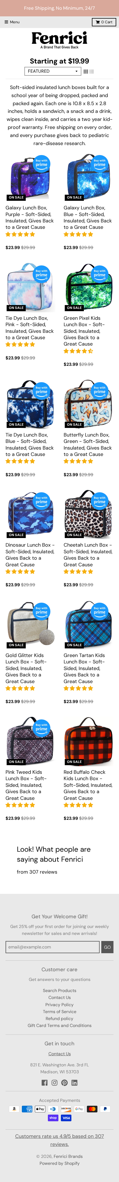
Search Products (59, 990)
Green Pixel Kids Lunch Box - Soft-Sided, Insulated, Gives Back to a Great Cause (84, 331)
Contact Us (59, 997)
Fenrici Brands (68, 1156)
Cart (106, 22)
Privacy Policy (59, 1005)
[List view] (91, 71)
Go (107, 947)
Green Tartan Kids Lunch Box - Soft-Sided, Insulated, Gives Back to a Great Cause (84, 668)
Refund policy (59, 1018)
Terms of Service (59, 1011)
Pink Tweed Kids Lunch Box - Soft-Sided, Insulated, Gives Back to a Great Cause (26, 785)
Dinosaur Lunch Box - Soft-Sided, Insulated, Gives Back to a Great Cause (30, 555)
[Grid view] (86, 71)
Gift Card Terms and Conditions (60, 1025)
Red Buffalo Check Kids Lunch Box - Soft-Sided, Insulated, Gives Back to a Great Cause (88, 785)
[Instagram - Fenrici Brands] (54, 1082)
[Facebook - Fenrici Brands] (44, 1082)
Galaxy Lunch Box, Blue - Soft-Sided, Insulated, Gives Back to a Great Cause (88, 217)
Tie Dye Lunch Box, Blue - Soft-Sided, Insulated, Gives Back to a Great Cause (30, 445)
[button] (21, 234)
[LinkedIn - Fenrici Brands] (74, 1082)
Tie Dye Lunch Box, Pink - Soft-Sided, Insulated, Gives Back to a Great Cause (30, 328)
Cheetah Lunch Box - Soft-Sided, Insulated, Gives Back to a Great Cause (88, 555)
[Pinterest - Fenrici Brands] (64, 1082)
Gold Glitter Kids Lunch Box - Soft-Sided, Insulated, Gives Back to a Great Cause (26, 668)
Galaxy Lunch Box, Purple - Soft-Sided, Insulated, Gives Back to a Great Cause (30, 217)
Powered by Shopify (60, 1163)
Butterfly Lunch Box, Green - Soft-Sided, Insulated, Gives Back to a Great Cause (88, 445)
